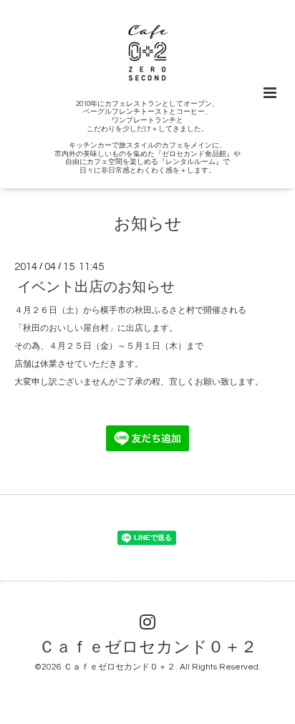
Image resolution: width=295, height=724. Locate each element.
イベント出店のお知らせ (96, 287)
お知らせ (148, 224)
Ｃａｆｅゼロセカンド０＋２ (148, 647)
